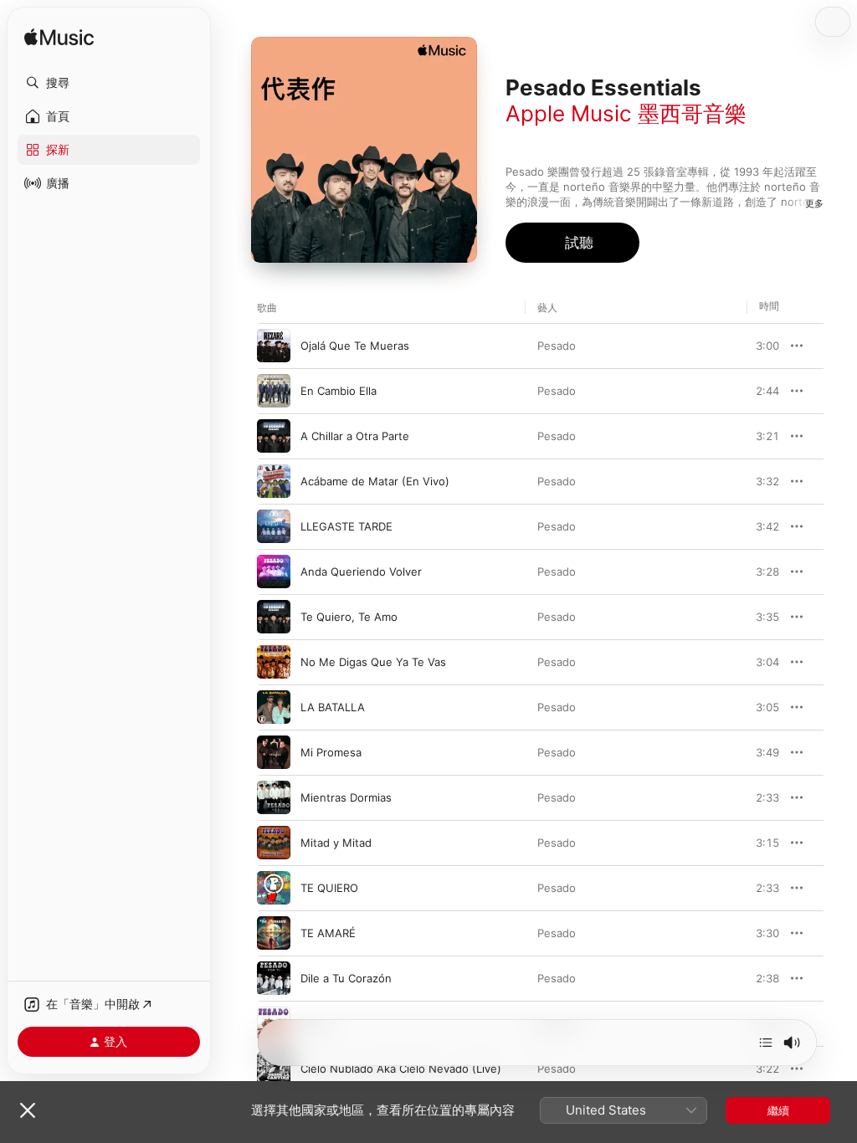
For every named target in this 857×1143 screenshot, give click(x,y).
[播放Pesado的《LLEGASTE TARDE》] (273, 526)
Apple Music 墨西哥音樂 (626, 113)
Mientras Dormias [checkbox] (346, 797)
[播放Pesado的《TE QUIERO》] (273, 888)
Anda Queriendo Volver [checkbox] (361, 571)
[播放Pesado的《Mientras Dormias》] (273, 797)
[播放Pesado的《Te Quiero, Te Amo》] (273, 616)
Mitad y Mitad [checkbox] (336, 842)
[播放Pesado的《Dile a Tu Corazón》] (273, 978)
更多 (814, 203)
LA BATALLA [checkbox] (332, 707)
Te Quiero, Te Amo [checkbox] (349, 616)
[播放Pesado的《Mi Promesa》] (273, 752)
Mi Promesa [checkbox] (331, 752)
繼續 (778, 1110)
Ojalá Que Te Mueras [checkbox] (354, 345)
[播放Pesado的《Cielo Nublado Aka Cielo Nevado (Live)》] (273, 1068)
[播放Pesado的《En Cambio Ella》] (273, 390)
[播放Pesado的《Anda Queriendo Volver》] (273, 571)
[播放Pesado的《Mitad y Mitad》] (273, 842)
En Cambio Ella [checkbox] (338, 390)
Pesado (556, 345)
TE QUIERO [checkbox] (329, 887)
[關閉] (27, 1110)
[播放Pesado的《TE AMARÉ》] (273, 933)
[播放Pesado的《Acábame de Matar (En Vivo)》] (273, 481)
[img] (59, 38)
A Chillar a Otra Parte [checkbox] (354, 436)
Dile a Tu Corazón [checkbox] (346, 978)
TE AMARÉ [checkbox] (328, 933)
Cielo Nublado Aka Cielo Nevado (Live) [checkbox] (400, 1068)
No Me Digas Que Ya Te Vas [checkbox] (373, 662)
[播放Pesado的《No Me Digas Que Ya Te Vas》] (273, 662)
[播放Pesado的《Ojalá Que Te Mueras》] (273, 345)
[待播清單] (766, 1042)
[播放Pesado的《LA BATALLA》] (273, 707)
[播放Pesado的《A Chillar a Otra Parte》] (273, 436)
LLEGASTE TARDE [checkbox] (346, 526)
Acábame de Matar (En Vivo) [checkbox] (374, 481)
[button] (108, 83)
